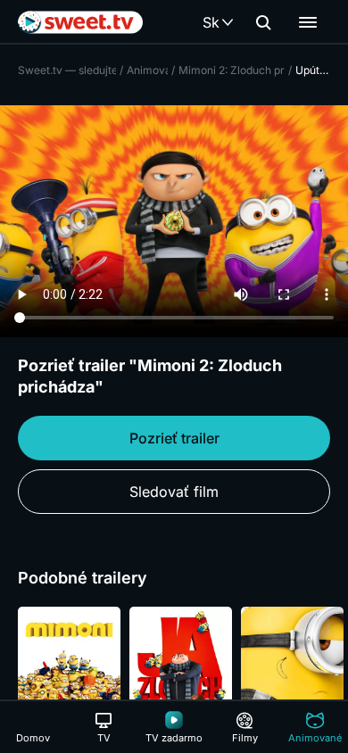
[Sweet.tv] (80, 22)
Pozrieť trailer (174, 438)
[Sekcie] (308, 22)
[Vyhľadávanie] (263, 22)
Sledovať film (174, 492)
